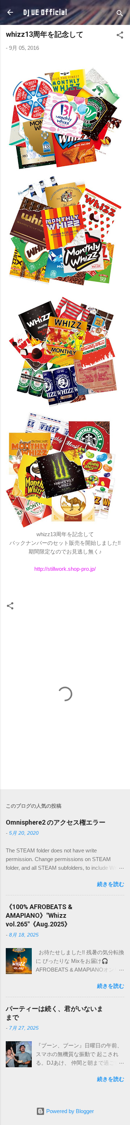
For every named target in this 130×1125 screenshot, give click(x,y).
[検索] (120, 15)
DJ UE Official (45, 12)
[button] (120, 36)
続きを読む (110, 884)
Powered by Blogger (69, 1111)
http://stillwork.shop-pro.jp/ (65, 569)
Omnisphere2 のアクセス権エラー (55, 822)
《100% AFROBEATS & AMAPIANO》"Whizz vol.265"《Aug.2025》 (39, 915)
